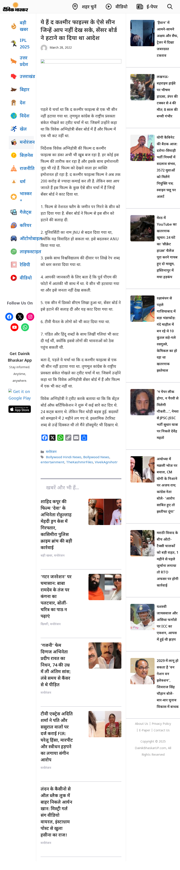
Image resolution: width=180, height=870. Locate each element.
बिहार (24, 90)
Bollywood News (96, 457)
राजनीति (27, 169)
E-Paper (144, 731)
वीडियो (26, 278)
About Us (142, 724)
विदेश (24, 116)
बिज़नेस (26, 156)
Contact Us (162, 731)
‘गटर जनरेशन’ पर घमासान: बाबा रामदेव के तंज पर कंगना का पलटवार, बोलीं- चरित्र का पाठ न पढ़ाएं (56, 596)
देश (22, 103)
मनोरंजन (51, 452)
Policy (167, 724)
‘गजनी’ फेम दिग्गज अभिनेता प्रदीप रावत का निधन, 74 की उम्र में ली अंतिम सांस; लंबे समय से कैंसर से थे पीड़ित (56, 665)
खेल (23, 129)
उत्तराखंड (27, 77)
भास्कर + (26, 197)
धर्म (22, 182)
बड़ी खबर (24, 26)
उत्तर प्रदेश (24, 61)
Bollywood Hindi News (63, 457)
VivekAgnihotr (106, 462)
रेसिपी (25, 265)
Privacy (157, 724)
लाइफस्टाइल (27, 252)
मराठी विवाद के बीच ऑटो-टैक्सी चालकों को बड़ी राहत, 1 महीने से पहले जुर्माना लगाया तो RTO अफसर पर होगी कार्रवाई (167, 559)
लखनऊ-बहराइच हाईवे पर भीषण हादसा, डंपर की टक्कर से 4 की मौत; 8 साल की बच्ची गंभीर (167, 97)
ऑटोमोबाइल (27, 239)
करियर (25, 226)
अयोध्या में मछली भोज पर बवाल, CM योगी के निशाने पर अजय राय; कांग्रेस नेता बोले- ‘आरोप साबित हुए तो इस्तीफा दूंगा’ (167, 485)
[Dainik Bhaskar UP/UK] (15, 6)
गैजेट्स (25, 213)
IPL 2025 (24, 44)
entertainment (52, 462)
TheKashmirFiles (79, 462)
